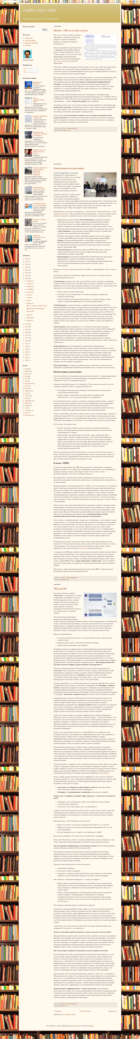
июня (29, 298)
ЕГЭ (26, 408)
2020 (26, 276)
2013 (26, 338)
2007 (26, 355)
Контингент (28, 415)
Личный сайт (29, 38)
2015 (26, 332)
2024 (26, 264)
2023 (26, 267)
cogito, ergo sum (39, 9)
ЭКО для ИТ (60, 588)
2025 (26, 261)
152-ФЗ (27, 396)
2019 (26, 278)
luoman (78, 1026)
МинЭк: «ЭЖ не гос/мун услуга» (71, 30)
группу (72, 177)
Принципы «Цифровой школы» (39, 236)
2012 (26, 341)
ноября (29, 284)
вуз (26, 393)
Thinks (27, 371)
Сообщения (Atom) (70, 1014)
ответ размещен (62, 61)
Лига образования (30, 40)
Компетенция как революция (69, 168)
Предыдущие (113, 1011)
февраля (29, 318)
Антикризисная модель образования (39, 188)
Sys (67, 1006)
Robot (26, 403)
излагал (92, 67)
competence (63, 579)
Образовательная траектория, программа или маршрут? (40, 134)
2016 (26, 329)
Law (69, 130)
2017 (26, 327)
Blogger (91, 1026)
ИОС (61, 130)
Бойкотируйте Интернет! (37, 83)
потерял (83, 548)
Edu (67, 130)
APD (26, 398)
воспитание (28, 383)
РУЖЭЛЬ (28, 45)
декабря (29, 281)
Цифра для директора (31, 43)
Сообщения (29, 68)
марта (29, 315)
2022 (26, 270)
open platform (104, 773)
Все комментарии (30, 72)
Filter (26, 413)
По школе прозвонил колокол (39, 220)
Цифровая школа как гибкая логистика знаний (39, 151)
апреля (29, 303)
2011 (26, 344)
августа (29, 292)
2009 (26, 349)
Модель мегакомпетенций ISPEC (38, 100)
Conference (28, 410)
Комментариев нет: (72, 128)
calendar (27, 405)
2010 (26, 346)
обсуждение (66, 269)
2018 (26, 324)
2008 (26, 352)
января (29, 320)
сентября (30, 289)
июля (28, 295)
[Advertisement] (85, 148)
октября (29, 286)
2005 (26, 360)
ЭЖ (64, 130)
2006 (26, 357)
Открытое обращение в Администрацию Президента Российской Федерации (40, 171)
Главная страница (85, 1011)
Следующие (57, 1011)
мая (28, 300)
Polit (26, 376)
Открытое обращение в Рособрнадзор (40, 117)
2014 (26, 335)
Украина (27, 391)
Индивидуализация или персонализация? (39, 204)
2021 (26, 273)
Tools (26, 388)
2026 (26, 259)
